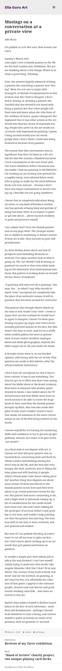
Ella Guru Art (16, 7)
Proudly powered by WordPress (19, 667)
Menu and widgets (54, 10)
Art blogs (40, 632)
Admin (28, 632)
